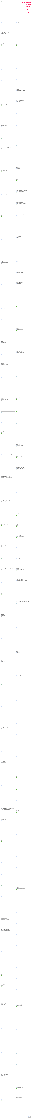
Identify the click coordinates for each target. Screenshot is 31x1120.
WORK (28, 7)
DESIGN (30, 8)
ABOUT (28, 5)
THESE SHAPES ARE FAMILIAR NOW (26, 10)
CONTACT (26, 3)
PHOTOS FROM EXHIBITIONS (27, 9)
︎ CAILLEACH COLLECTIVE (27, 11)
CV (29, 12)
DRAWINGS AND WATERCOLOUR (27, 7)
